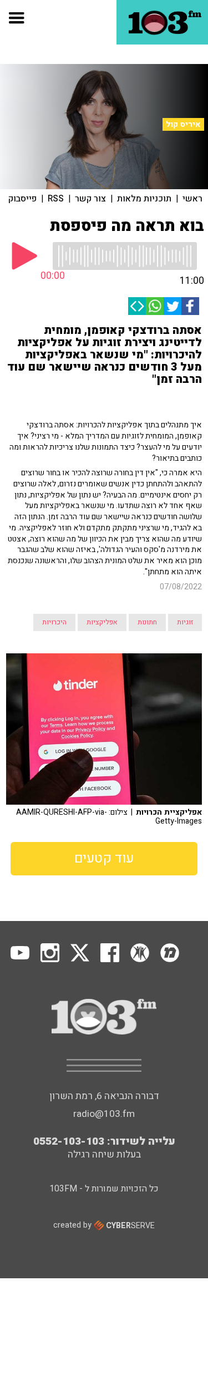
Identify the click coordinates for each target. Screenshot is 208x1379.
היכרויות (54, 622)
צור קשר (90, 199)
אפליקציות (102, 622)
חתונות (147, 622)
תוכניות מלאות (144, 199)
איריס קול (183, 124)
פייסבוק (22, 199)
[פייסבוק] (190, 306)
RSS (56, 199)
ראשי (192, 199)
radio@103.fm (104, 1114)
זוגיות (185, 622)
